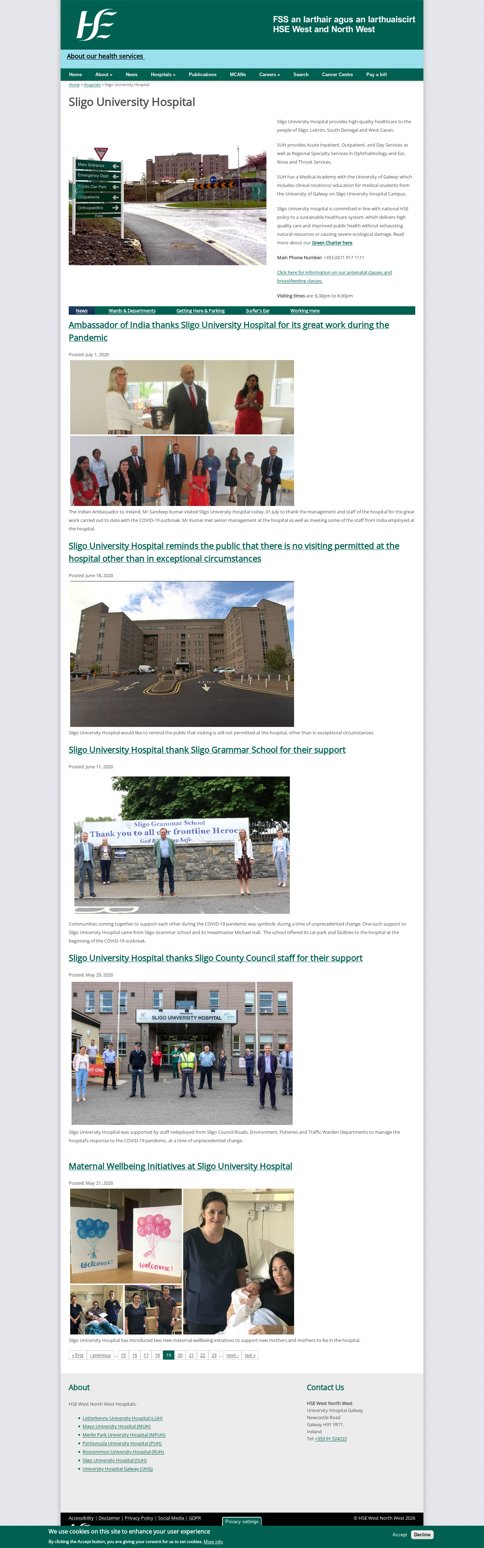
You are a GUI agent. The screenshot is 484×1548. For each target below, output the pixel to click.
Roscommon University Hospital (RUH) (123, 1452)
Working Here (305, 310)
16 (134, 1355)
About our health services (106, 56)
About (79, 1387)
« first (78, 1355)
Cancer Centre (337, 74)
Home (75, 74)
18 (157, 1355)
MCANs (238, 74)
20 (180, 1355)
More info (213, 1541)
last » (250, 1355)
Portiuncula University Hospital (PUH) (122, 1443)
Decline (422, 1534)
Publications (202, 74)
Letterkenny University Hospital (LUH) (123, 1418)
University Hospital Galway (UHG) (118, 1469)
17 (145, 1355)
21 (191, 1355)
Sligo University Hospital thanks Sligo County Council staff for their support (216, 957)
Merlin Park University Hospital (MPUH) (124, 1435)
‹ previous (100, 1355)
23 (214, 1355)
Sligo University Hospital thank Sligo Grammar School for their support (207, 749)
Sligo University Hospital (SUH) (115, 1460)
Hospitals (92, 84)
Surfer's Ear (258, 310)
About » (103, 74)
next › (232, 1355)
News (131, 74)
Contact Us (325, 1387)
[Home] (94, 24)
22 (202, 1355)
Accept (400, 1534)
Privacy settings (242, 1521)
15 (123, 1355)
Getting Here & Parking (200, 310)
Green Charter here (332, 242)
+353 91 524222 (331, 1438)
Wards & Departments (132, 310)
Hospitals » (163, 74)
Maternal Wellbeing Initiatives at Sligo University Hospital (180, 1166)
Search (301, 74)
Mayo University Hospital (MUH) (117, 1426)
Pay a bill (376, 74)
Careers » (269, 74)
